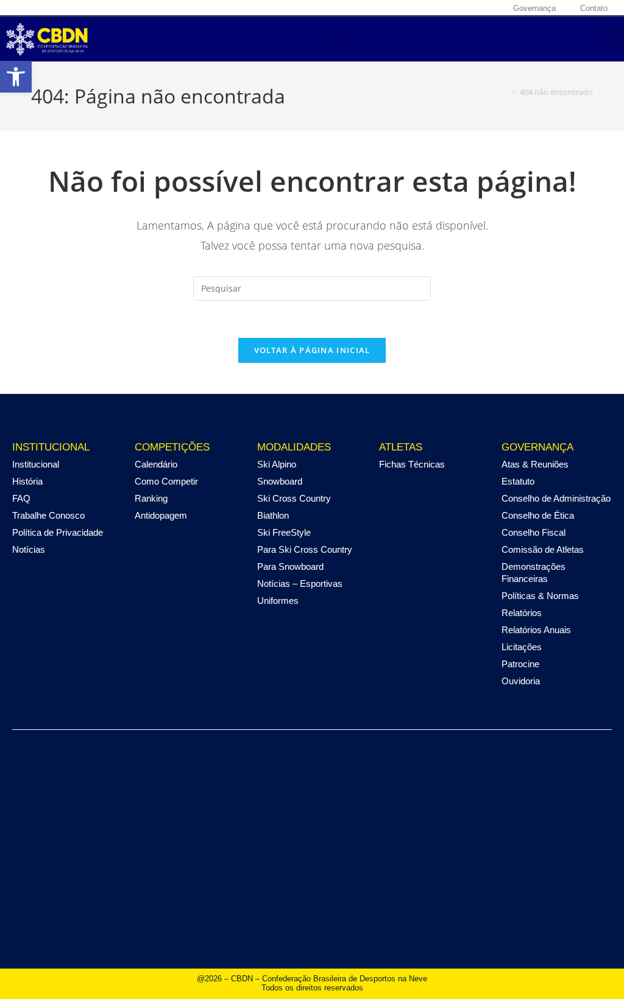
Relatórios (522, 613)
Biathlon (273, 515)
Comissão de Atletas (543, 549)
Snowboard (279, 481)
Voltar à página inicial (312, 350)
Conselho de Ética (538, 515)
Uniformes (278, 600)
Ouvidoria (521, 681)
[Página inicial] (505, 91)
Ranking (151, 498)
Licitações (522, 647)
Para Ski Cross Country (304, 549)
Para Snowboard (290, 566)
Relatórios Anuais (536, 630)
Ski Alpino (276, 464)
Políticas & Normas (540, 596)
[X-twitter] (458, 8)
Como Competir (166, 481)
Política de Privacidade (57, 532)
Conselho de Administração (556, 498)
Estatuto (518, 481)
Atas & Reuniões (535, 464)
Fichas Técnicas (412, 464)
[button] (341, 39)
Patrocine (520, 664)
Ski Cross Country (294, 498)
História (27, 481)
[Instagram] (439, 8)
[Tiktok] (495, 8)
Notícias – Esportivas (299, 583)
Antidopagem (161, 515)
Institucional (35, 464)
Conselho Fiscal (534, 532)
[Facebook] (420, 8)
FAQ (21, 498)
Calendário (156, 464)
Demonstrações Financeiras (534, 572)
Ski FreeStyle (284, 532)
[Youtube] (476, 8)
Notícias (28, 549)
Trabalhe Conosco (48, 515)
